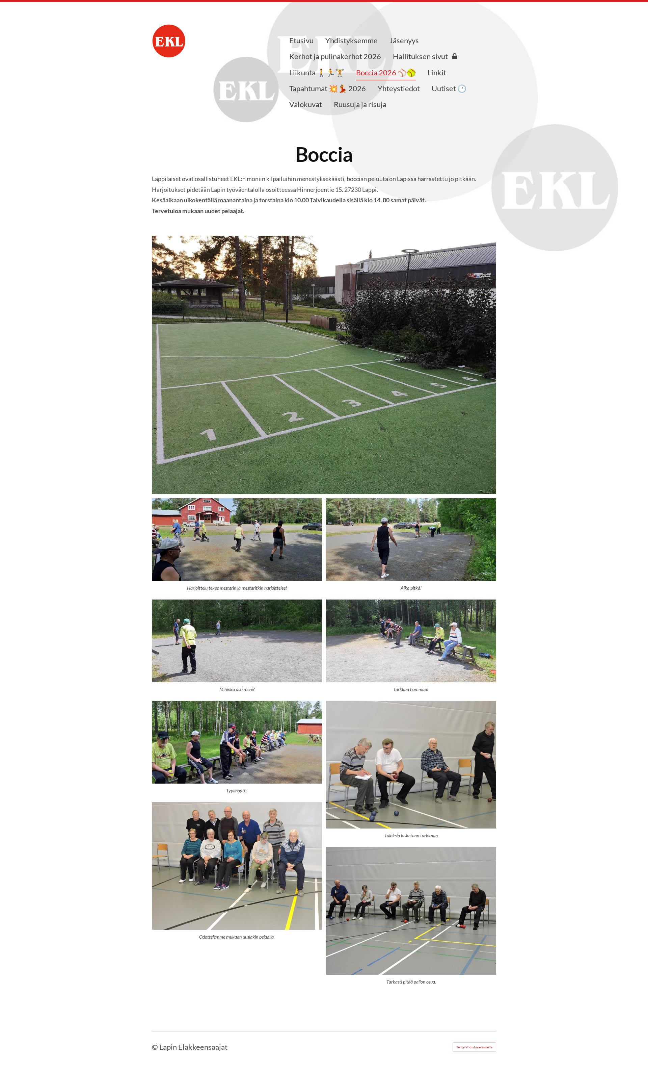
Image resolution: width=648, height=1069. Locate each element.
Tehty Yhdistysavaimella (474, 1047)
